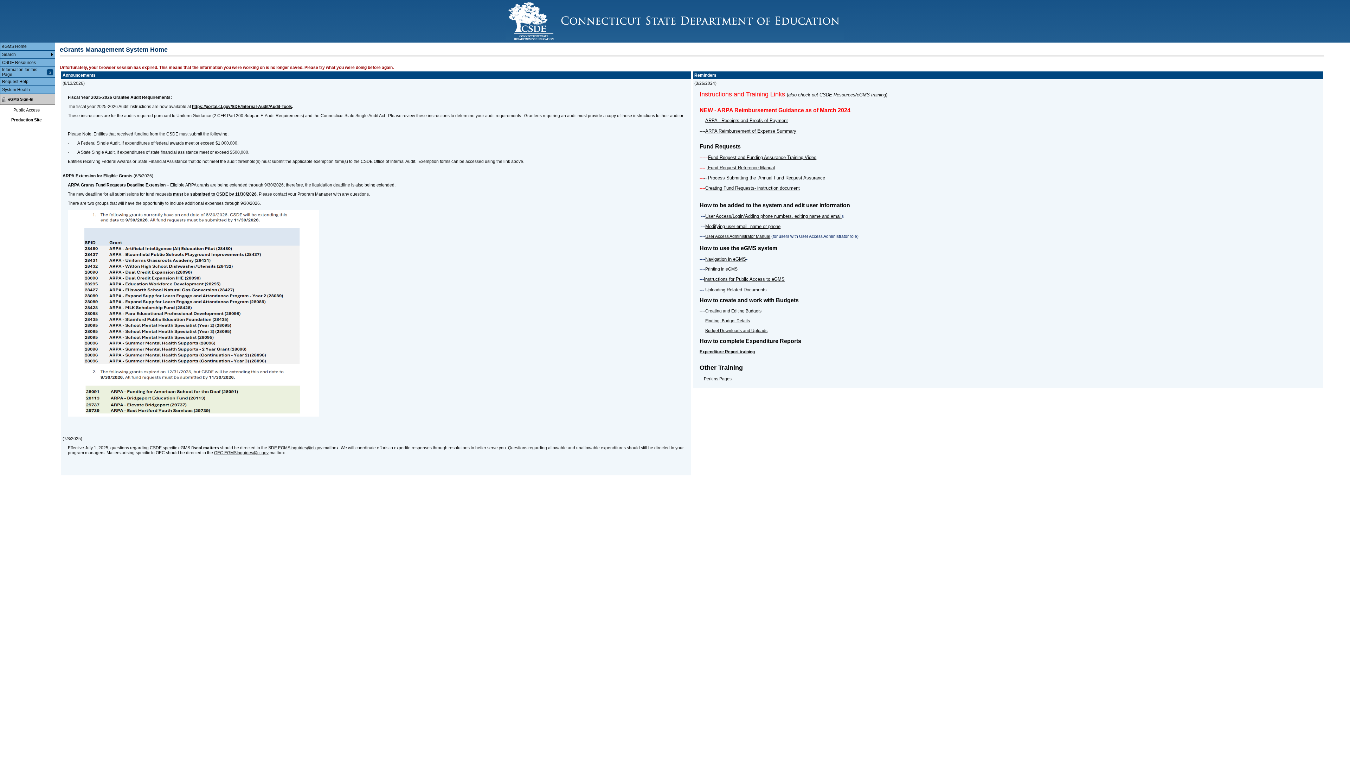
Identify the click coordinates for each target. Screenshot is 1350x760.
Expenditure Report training (727, 351)
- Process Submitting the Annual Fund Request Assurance (765, 177)
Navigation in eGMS (725, 259)
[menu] (27, 68)
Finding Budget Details (727, 320)
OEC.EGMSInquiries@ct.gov (241, 452)
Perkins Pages (718, 378)
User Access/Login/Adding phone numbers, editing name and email (773, 216)
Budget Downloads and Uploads (736, 330)
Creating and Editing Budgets (733, 311)
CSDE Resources (19, 62)
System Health (16, 89)
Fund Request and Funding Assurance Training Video (762, 157)
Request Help (15, 81)
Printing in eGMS (721, 269)
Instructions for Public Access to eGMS (744, 279)
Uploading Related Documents (735, 289)
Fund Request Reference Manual (741, 167)
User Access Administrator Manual (737, 236)
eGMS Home (14, 46)
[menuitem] (27, 47)
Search (9, 54)
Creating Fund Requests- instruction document (752, 188)
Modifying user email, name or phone (742, 226)
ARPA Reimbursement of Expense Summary (750, 131)
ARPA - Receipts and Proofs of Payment (746, 120)
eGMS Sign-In (20, 99)
